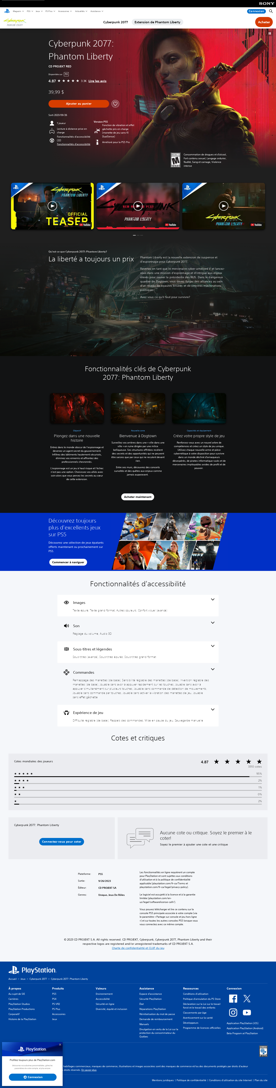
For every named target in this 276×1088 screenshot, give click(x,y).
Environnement (104, 994)
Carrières (13, 999)
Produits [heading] (58, 988)
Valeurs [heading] (101, 988)
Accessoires (63, 11)
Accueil (12, 979)
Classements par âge (194, 1012)
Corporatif (13, 1014)
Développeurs (190, 1022)
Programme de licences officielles (202, 1028)
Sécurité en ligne (105, 1004)
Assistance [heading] (146, 988)
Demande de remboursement (155, 1019)
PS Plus (48, 11)
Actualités (79, 11)
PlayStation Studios (19, 1004)
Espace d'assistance (150, 994)
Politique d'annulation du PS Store (202, 999)
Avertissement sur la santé (198, 1017)
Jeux (38, 11)
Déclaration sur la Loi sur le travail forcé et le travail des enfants (201, 1005)
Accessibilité (103, 999)
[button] (270, 33)
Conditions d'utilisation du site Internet (230, 1080)
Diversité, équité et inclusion (111, 1009)
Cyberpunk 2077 (115, 22)
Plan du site (261, 1080)
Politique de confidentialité (191, 1080)
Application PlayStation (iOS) (242, 1023)
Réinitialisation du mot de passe (157, 1014)
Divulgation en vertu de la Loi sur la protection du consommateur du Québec (158, 1033)
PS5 (28, 11)
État (141, 1004)
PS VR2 (56, 1004)
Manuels (144, 1024)
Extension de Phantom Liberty (157, 22)
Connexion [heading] (234, 988)
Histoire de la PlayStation (22, 1019)
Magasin (17, 11)
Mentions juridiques (163, 1080)
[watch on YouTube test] (170, 224)
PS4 (54, 999)
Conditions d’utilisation (195, 994)
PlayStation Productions (21, 1009)
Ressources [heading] (191, 988)
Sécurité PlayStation (150, 999)
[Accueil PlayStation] (7, 11)
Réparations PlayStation (152, 1009)
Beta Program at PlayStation (242, 1033)
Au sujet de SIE (16, 994)
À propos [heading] (14, 988)
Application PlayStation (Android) (245, 1028)
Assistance (95, 11)
